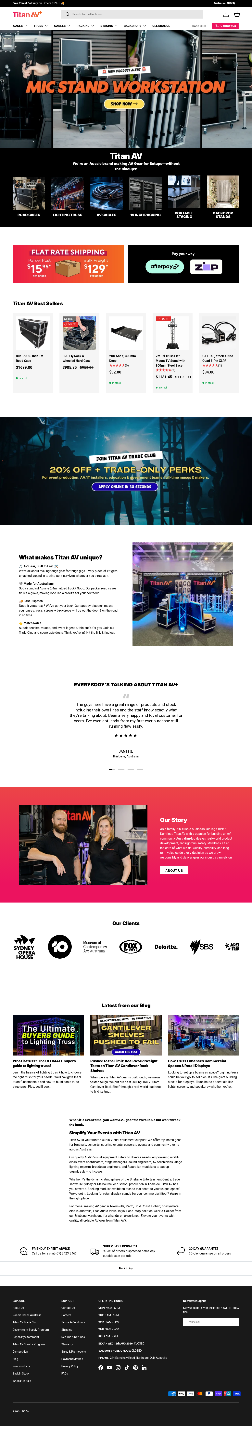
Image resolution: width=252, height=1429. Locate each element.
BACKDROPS (133, 25)
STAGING (106, 25)
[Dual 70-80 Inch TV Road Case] (33, 333)
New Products (21, 1366)
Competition (20, 1351)
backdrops (64, 610)
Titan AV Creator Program (29, 1344)
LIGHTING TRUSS (67, 215)
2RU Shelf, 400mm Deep (122, 358)
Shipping (66, 1329)
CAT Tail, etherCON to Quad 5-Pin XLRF (217, 358)
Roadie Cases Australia (27, 1315)
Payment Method (72, 1359)
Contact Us (68, 1307)
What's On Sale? (22, 1380)
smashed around (30, 576)
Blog (15, 1359)
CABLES (60, 25)
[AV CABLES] (106, 193)
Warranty (67, 1344)
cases (30, 610)
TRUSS (38, 25)
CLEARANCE (161, 25)
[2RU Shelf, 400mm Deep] (126, 333)
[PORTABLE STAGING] (184, 191)
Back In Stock (21, 1373)
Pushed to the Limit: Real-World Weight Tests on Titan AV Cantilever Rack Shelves (124, 1066)
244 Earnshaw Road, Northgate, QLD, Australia (138, 1357)
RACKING (83, 25)
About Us (174, 870)
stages (49, 610)
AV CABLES (106, 215)
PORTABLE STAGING (184, 215)
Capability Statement (26, 1337)
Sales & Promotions (73, 1351)
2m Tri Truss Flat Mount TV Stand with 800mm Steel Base (170, 360)
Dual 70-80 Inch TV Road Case (29, 358)
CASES (18, 25)
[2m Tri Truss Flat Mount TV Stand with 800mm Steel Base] (172, 333)
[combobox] (132, 14)
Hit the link (93, 632)
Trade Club (198, 26)
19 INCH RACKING (145, 215)
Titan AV (24, 1411)
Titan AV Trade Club (25, 1322)
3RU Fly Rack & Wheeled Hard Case (77, 358)
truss (39, 610)
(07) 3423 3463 (66, 1253)
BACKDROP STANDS (223, 215)
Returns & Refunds (73, 1337)
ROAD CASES (29, 215)
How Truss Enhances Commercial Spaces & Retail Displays (197, 1063)
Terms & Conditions (73, 1322)
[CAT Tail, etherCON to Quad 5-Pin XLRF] (219, 333)
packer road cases (104, 588)
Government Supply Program (31, 1329)
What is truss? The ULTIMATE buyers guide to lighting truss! (44, 1063)
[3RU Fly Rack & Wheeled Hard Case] (79, 333)
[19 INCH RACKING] (145, 193)
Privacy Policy (69, 1366)
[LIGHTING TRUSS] (67, 193)
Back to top (126, 1268)
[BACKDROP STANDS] (223, 191)
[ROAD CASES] (29, 193)
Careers (66, 1315)
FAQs (64, 1373)
